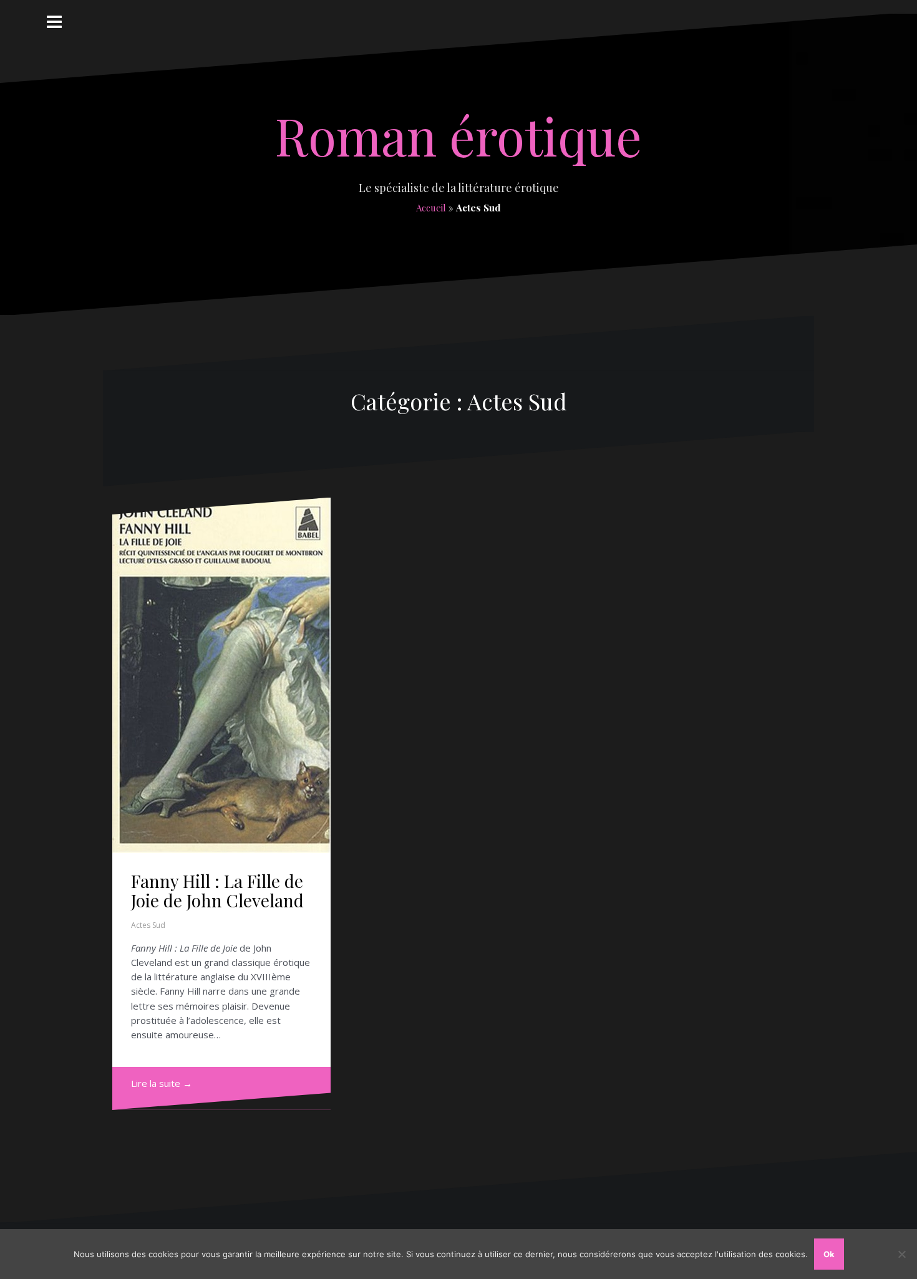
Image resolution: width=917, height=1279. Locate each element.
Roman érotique (458, 135)
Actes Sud (148, 925)
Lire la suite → (161, 1083)
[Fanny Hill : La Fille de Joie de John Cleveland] (221, 675)
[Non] (901, 1254)
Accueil (431, 207)
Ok (829, 1254)
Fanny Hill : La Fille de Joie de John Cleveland (217, 890)
